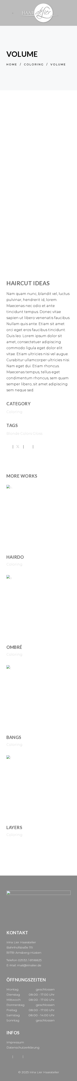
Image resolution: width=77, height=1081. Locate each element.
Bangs (13, 737)
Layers (14, 827)
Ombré (14, 647)
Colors (26, 434)
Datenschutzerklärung (22, 1047)
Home (11, 64)
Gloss (37, 434)
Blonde (12, 434)
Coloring (34, 64)
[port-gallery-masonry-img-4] (38, 155)
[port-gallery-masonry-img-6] (38, 226)
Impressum (15, 1042)
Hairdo (15, 557)
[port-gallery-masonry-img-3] (38, 268)
